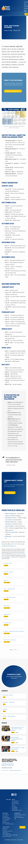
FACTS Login (5, 828)
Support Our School (7, 836)
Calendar (4, 829)
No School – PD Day (8, 563)
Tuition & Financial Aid (19, 817)
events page (14, 446)
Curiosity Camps (5, 822)
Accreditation (15, 807)
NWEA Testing (7, 605)
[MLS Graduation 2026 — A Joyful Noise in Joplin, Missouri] (6, 728)
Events (13, 805)
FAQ (15, 818)
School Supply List (6, 833)
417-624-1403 (5, 770)
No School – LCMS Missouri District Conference (14, 631)
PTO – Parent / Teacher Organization (10, 835)
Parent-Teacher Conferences (10, 639)
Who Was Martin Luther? (17, 810)
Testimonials (14, 808)
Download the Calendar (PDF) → (13, 91)
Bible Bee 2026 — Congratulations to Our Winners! (17, 739)
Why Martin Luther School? (20, 814)
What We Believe (15, 801)
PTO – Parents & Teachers (7, 823)
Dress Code (5, 832)
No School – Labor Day (8, 572)
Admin (17, 732)
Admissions (17, 813)
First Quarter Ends (7, 622)
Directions (11, 764)
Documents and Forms (7, 831)
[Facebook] (12, 794)
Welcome (8, 799)
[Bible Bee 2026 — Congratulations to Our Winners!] (6, 738)
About (25, 4)
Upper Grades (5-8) (6, 818)
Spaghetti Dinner (7, 614)
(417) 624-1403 (16, 544)
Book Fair (5, 580)
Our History (14, 806)
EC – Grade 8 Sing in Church (10, 597)
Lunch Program (5, 820)
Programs (5, 813)
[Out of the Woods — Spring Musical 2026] (6, 749)
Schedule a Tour (17, 816)
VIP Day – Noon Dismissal (9, 589)
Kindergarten (5, 816)
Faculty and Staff (15, 803)
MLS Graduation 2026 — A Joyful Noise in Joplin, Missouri (17, 729)
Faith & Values (15, 802)
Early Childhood (5, 814)
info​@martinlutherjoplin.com (15, 770)
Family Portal (25, 11)
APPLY (22, 827)
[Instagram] (15, 794)
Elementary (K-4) (5, 817)
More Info (4, 764)
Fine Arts (4, 821)
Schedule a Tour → (10, 492)
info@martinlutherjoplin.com (9, 546)
